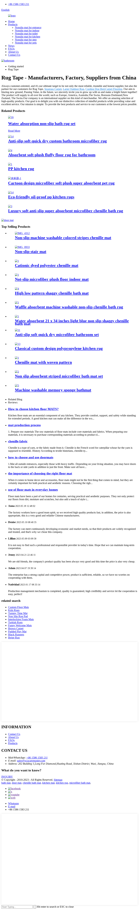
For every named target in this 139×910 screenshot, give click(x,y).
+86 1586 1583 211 (18, 4)
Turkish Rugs (15, 622)
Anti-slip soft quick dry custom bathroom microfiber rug (57, 141)
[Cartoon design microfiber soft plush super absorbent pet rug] (14, 178)
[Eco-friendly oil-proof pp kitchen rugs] (11, 192)
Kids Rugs (13, 610)
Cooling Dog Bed (95, 89)
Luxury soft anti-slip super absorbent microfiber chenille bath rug (65, 211)
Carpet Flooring (113, 89)
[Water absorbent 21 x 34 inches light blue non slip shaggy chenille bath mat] (17, 316)
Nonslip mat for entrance (28, 27)
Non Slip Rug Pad (18, 616)
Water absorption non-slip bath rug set (41, 123)
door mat (16, 782)
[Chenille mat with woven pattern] (17, 357)
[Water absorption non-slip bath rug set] (11, 117)
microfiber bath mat (79, 782)
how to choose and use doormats (30, 457)
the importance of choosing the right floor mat (40, 473)
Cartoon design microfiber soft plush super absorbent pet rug (61, 183)
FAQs (11, 48)
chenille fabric (17, 441)
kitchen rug (62, 782)
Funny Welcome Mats (20, 625)
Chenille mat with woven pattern (43, 362)
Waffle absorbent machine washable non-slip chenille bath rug (69, 307)
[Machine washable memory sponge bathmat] (17, 385)
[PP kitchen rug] (10, 164)
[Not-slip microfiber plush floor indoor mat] (17, 274)
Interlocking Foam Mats (21, 619)
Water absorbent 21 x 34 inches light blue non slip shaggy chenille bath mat (72, 322)
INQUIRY (7, 776)
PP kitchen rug (21, 169)
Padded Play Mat (17, 631)
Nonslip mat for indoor (27, 30)
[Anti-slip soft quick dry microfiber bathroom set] (17, 330)
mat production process (24, 425)
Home (11, 21)
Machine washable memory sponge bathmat (53, 390)
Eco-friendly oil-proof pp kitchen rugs (41, 197)
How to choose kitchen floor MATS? (33, 409)
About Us (13, 51)
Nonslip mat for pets (26, 42)
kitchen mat (48, 782)
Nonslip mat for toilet (26, 33)
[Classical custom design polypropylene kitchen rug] (17, 343)
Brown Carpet (15, 628)
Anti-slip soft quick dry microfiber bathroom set (57, 334)
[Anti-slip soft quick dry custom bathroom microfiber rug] (11, 136)
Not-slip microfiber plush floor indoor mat (52, 279)
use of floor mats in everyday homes (33, 489)
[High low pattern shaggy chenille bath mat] (17, 288)
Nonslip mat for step (26, 39)
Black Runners (16, 634)
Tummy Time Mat (17, 613)
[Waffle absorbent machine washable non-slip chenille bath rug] (17, 302)
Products (12, 24)
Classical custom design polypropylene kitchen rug (59, 348)
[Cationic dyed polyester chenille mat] (17, 260)
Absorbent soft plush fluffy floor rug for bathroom (51, 155)
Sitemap (58, 779)
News (11, 45)
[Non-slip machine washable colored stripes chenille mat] (22, 233)
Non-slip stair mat (30, 251)
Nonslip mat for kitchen (27, 36)
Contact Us (14, 54)
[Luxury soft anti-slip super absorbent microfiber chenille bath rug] (10, 206)
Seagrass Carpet (53, 89)
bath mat (6, 782)
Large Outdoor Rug (73, 89)
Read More (14, 130)
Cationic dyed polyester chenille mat (46, 265)
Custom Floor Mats (18, 607)
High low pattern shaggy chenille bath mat (52, 293)
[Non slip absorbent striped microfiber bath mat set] (17, 371)
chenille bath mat (32, 782)
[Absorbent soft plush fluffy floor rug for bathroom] (10, 150)
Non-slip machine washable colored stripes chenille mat (63, 237)
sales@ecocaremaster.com (31, 760)
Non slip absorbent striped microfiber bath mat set (59, 376)
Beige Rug (14, 637)
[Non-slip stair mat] (22, 247)
